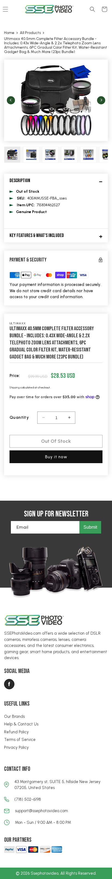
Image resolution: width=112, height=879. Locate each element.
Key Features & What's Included (37, 235)
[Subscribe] (90, 527)
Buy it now (56, 456)
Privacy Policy (16, 747)
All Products (30, 33)
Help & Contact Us (21, 724)
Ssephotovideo (44, 873)
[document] (56, 100)
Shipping (15, 387)
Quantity (19, 417)
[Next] (101, 100)
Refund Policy (16, 732)
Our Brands (14, 716)
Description (20, 180)
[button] (92, 9)
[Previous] (11, 100)
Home (9, 33)
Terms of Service (20, 739)
